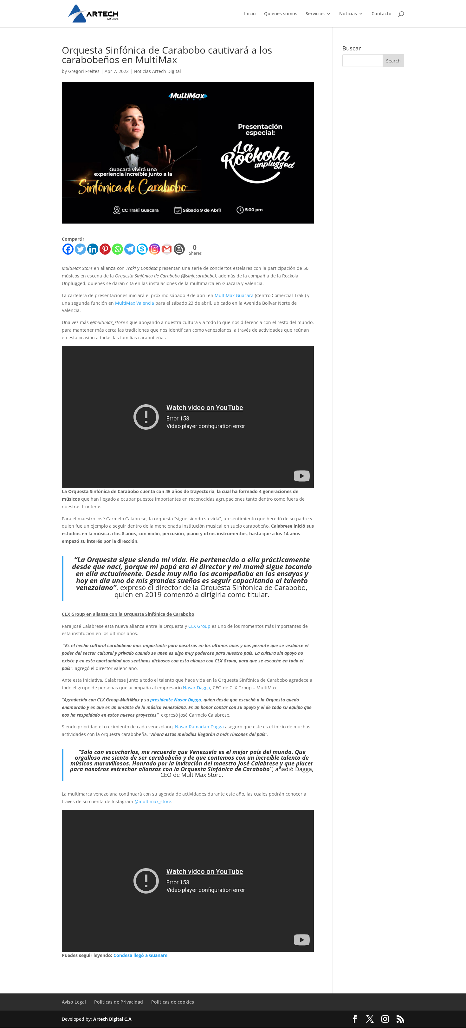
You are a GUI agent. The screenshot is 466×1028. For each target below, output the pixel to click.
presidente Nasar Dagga (175, 700)
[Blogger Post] (179, 249)
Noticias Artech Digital (157, 71)
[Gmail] (166, 249)
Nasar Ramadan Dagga (199, 727)
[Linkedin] (92, 249)
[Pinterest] (105, 249)
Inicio (250, 13)
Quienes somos (280, 13)
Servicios (315, 13)
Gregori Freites (84, 71)
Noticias (348, 13)
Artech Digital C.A (112, 1019)
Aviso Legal (74, 1002)
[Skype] (142, 249)
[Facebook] (68, 249)
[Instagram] (154, 249)
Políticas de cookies (172, 1002)
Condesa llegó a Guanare (140, 955)
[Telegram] (129, 249)
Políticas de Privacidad (118, 1002)
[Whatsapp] (117, 249)
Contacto (382, 13)
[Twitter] (80, 249)
